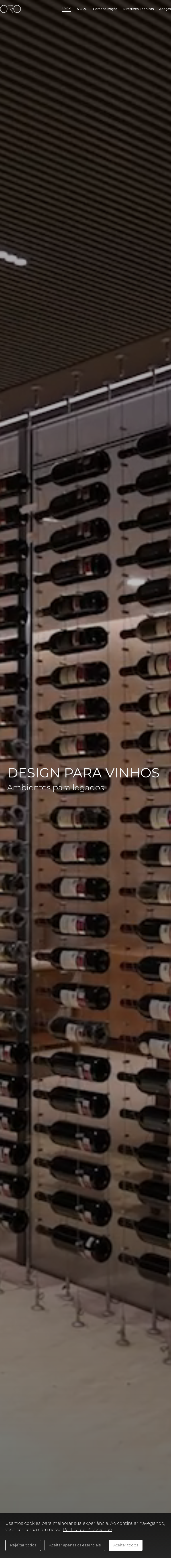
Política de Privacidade (87, 1529)
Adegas (165, 9)
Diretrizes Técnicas (138, 9)
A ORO (82, 9)
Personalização (105, 9)
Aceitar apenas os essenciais (75, 1545)
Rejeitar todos (23, 1545)
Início (66, 8)
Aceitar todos (125, 1545)
